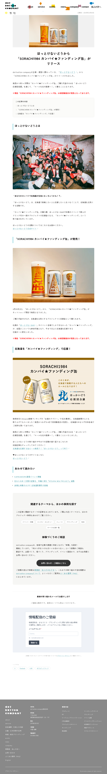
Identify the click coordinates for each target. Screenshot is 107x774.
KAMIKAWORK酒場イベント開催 (27, 476)
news (63, 7)
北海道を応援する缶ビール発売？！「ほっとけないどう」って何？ (40, 448)
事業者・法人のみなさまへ (45, 570)
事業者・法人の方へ (12, 749)
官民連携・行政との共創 (14, 727)
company (74, 7)
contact (85, 7)
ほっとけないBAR (27, 325)
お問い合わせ (10, 753)
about (30, 7)
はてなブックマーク (43, 668)
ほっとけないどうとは (25, 105)
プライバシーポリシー (63, 656)
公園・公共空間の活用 (13, 731)
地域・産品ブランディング (15, 734)
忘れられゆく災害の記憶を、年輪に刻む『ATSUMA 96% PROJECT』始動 (44, 481)
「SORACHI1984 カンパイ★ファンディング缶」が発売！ (39, 109)
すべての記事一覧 (53, 528)
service (41, 7)
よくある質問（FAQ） (69, 573)
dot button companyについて (28, 573)
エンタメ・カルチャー (44, 522)
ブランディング (72, 522)
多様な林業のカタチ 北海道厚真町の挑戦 (31, 485)
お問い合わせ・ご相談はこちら (53, 563)
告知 (82, 522)
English (8, 760)
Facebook (22, 668)
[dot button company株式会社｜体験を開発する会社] (11, 8)
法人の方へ (96, 7)
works (52, 7)
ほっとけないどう (67, 72)
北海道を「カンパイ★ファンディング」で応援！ (36, 113)
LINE (31, 668)
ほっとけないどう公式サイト (25, 228)
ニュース (60, 522)
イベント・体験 (28, 522)
